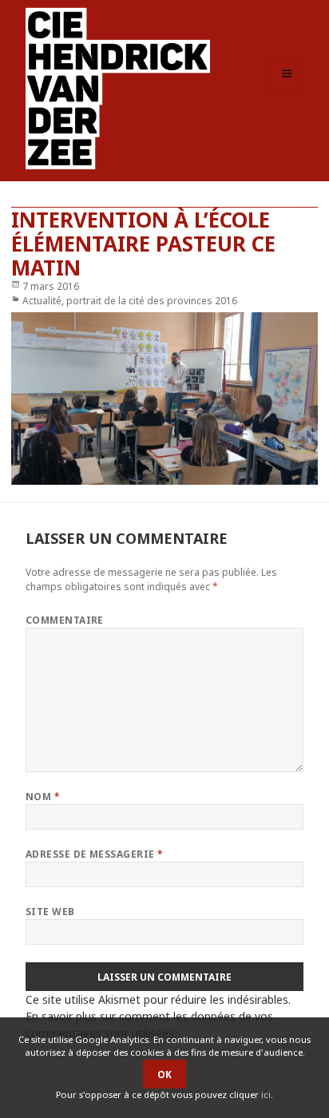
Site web (50, 911)
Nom (43, 796)
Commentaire (65, 620)
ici (266, 1094)
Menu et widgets (287, 89)
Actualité (41, 300)
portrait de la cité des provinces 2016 (151, 300)
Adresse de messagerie (95, 854)
